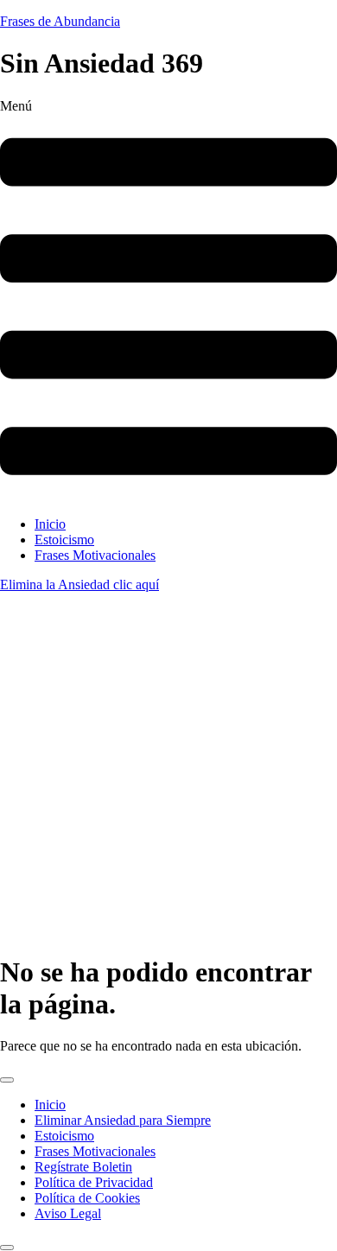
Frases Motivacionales (95, 555)
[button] (168, 300)
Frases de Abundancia (60, 21)
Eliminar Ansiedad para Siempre (123, 1120)
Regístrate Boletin (83, 1166)
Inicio (50, 524)
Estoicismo (64, 539)
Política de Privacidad (94, 1182)
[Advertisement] (168, 769)
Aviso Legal (68, 1213)
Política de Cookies (87, 1198)
